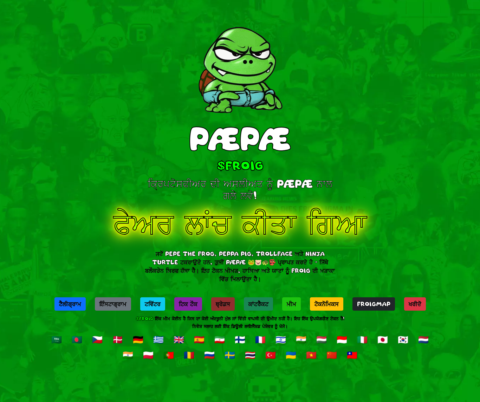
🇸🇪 (230, 355)
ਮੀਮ (291, 304)
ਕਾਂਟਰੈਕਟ (258, 304)
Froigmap (373, 304)
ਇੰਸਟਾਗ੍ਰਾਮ (113, 304)
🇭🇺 (321, 339)
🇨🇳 (331, 355)
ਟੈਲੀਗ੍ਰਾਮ (70, 304)
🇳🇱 (423, 339)
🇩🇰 (117, 339)
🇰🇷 (403, 339)
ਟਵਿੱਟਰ (153, 304)
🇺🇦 (291, 355)
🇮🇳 (301, 339)
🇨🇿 (97, 339)
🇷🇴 (189, 355)
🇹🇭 (250, 355)
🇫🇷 (260, 339)
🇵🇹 (168, 355)
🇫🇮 (240, 339)
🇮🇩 (342, 339)
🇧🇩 (77, 339)
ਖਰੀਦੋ (415, 304)
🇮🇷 (219, 339)
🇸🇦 (56, 339)
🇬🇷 (158, 339)
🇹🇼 (352, 355)
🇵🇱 (148, 355)
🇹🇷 (270, 355)
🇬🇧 (179, 339)
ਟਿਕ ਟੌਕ (188, 304)
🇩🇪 (138, 339)
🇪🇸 (199, 339)
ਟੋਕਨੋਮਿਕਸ (326, 304)
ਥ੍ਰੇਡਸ (223, 304)
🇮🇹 (362, 339)
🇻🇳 (311, 355)
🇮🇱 (280, 339)
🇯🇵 (382, 339)
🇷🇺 (209, 355)
